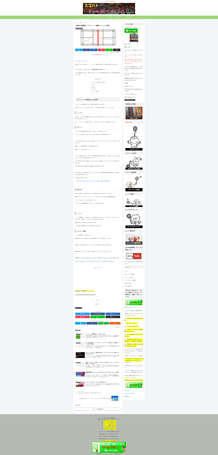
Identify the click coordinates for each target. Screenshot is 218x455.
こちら (135, 94)
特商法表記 (127, 396)
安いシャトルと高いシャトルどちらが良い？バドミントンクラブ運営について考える (94, 261)
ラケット (94, 85)
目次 (96, 78)
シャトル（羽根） (95, 91)
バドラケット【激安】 (131, 280)
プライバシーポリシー (129, 393)
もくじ (126, 271)
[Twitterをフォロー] (80, 323)
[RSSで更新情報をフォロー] (114, 323)
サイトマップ (127, 390)
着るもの (94, 87)
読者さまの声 (128, 283)
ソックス (94, 89)
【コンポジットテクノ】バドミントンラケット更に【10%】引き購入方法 (93, 181)
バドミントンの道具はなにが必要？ (98, 82)
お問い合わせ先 (128, 286)
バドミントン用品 (79, 307)
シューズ (94, 84)
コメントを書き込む (98, 409)
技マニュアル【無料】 (130, 274)
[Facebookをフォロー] (92, 323)
